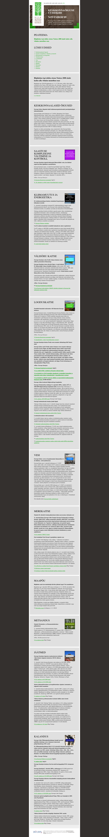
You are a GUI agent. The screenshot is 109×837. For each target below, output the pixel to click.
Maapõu (38, 63)
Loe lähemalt (37, 95)
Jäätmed (38, 66)
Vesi (37, 60)
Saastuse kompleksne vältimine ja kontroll (46, 53)
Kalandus (38, 68)
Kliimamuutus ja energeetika (43, 55)
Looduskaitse (39, 58)
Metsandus (38, 65)
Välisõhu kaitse (39, 57)
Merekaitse (38, 62)
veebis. (63, 3)
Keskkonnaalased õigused (42, 52)
